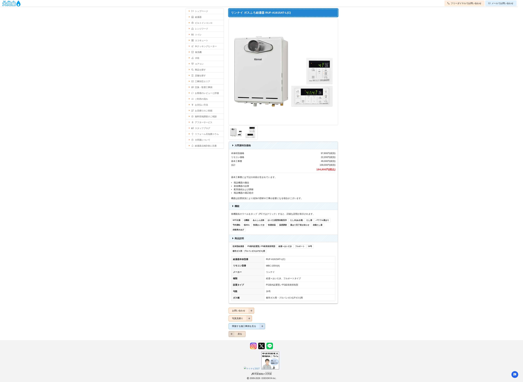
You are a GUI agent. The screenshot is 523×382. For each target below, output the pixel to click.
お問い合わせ (238, 310)
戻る (240, 334)
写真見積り (237, 318)
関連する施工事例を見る (244, 326)
